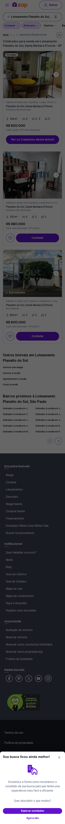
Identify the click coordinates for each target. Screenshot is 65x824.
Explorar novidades (32, 810)
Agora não (32, 818)
